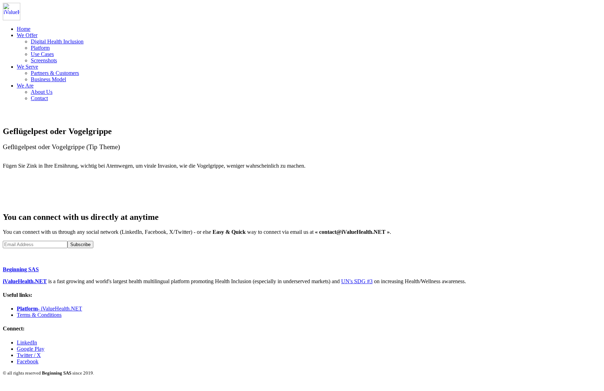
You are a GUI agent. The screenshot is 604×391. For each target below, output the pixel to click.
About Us (41, 92)
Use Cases (42, 54)
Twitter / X (29, 355)
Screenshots (44, 60)
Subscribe (80, 244)
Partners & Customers (55, 73)
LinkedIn (27, 342)
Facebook (27, 361)
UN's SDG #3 (357, 281)
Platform (40, 48)
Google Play (30, 349)
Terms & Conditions (39, 315)
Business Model (48, 79)
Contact (39, 98)
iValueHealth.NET (25, 281)
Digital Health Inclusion (57, 41)
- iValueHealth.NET (49, 309)
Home (23, 29)
